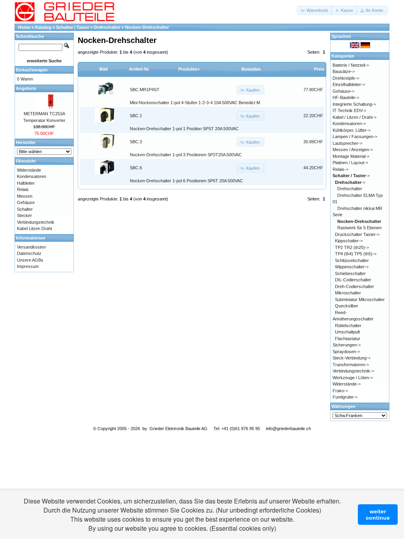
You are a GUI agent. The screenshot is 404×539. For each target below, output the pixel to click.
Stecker (24, 215)
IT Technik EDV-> (349, 110)
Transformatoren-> (351, 364)
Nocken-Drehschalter (147, 27)
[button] (315, 10)
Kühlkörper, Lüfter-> (351, 130)
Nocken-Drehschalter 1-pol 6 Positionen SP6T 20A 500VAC (186, 180)
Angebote (26, 88)
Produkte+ (189, 69)
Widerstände (29, 170)
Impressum (28, 266)
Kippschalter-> (349, 240)
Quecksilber (346, 305)
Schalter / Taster (72, 27)
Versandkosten (31, 247)
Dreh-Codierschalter (354, 286)
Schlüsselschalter (352, 260)
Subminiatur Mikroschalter (360, 299)
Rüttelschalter (348, 325)
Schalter (25, 209)
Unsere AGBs (30, 260)
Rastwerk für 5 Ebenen (359, 227)
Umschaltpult (347, 331)
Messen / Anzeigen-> (353, 149)
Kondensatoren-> (349, 123)
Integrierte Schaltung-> (354, 104)
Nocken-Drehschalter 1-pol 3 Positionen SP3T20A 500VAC (186, 154)
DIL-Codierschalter (353, 279)
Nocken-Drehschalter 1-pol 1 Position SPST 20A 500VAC (184, 128)
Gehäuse (26, 202)
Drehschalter (107, 27)
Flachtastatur (347, 338)
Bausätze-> (344, 71)
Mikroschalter (348, 292)
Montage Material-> (351, 156)
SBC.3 (136, 141)
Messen (24, 196)
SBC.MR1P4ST (144, 89)
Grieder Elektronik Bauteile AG (179, 428)
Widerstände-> (347, 384)
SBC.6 (136, 167)
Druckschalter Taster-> (357, 234)
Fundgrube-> (345, 397)
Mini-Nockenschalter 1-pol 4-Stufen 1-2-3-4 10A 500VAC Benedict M (195, 102)
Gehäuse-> (343, 91)
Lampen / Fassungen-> (355, 136)
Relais (23, 189)
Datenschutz (29, 253)
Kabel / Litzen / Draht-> (354, 117)
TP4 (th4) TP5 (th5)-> (355, 253)
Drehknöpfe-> (346, 78)
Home (24, 27)
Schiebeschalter (350, 273)
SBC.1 (136, 115)
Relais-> (340, 169)
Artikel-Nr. (139, 69)
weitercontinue (378, 514)
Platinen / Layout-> (350, 162)
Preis (319, 69)
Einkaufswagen (32, 69)
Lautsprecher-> (347, 143)
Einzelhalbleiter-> (349, 84)
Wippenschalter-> (351, 266)
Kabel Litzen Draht (34, 228)
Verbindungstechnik (35, 222)
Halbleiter (26, 183)
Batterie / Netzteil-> (351, 65)
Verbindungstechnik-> (353, 371)
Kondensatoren (31, 176)
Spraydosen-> (346, 351)
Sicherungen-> (347, 344)
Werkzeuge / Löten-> (353, 377)
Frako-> (340, 390)
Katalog (43, 27)
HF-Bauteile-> (346, 97)
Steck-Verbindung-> (351, 358)
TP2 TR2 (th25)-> (352, 247)
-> (351, 175)
